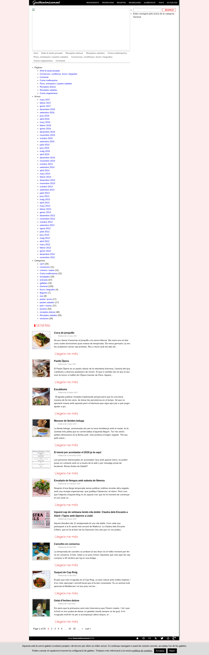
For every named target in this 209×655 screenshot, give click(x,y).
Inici (36, 53)
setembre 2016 (47, 112)
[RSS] (154, 638)
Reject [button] (172, 651)
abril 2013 (44, 202)
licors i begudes (47, 289)
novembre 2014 (47, 161)
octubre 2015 (46, 138)
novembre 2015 (47, 135)
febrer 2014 (45, 177)
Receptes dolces (74, 53)
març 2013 (45, 206)
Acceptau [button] (160, 651)
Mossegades (135, 3)
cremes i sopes (47, 270)
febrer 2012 (45, 247)
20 (74, 628)
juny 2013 (44, 196)
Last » (88, 628)
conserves (45, 267)
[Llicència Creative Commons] (142, 638)
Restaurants (92, 3)
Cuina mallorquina (117, 53)
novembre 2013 (47, 183)
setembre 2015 (47, 141)
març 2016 (45, 122)
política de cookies (142, 650)
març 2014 (45, 173)
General (44, 286)
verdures (44, 318)
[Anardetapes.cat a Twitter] (161, 638)
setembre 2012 (47, 225)
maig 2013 (45, 199)
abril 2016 (44, 119)
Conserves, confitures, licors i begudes (91, 57)
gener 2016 (45, 128)
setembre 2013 (47, 190)
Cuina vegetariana (43, 60)
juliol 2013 (45, 193)
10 (70, 628)
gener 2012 (45, 251)
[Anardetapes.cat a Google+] (173, 638)
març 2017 (45, 99)
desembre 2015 (47, 132)
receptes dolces (47, 312)
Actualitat (172, 3)
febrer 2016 (45, 125)
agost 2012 (45, 228)
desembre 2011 (47, 254)
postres (43, 309)
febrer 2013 (45, 209)
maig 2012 (45, 238)
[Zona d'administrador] (136, 638)
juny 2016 (44, 115)
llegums (43, 292)
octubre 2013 (46, 186)
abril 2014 (44, 170)
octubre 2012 (46, 222)
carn (42, 264)
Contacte (60, 60)
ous (41, 296)
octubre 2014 (46, 164)
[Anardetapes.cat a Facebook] (167, 638)
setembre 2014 (47, 167)
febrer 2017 (45, 103)
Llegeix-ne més (66, 354)
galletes (43, 283)
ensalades (45, 276)
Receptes (121, 3)
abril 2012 (44, 241)
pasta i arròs (46, 299)
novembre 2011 (47, 257)
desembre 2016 (47, 109)
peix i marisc (46, 305)
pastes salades (47, 302)
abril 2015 (44, 154)
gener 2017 (45, 106)
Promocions (108, 3)
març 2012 (45, 244)
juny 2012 (44, 235)
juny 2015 (44, 148)
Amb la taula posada (52, 53)
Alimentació (149, 3)
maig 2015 (45, 151)
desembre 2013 (47, 180)
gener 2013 (45, 212)
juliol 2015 (45, 144)
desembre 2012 (47, 215)
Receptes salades (95, 53)
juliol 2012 (45, 231)
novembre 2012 (47, 218)
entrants (44, 280)
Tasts (161, 3)
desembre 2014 (47, 157)
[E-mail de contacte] (148, 638)
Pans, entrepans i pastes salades (51, 57)
